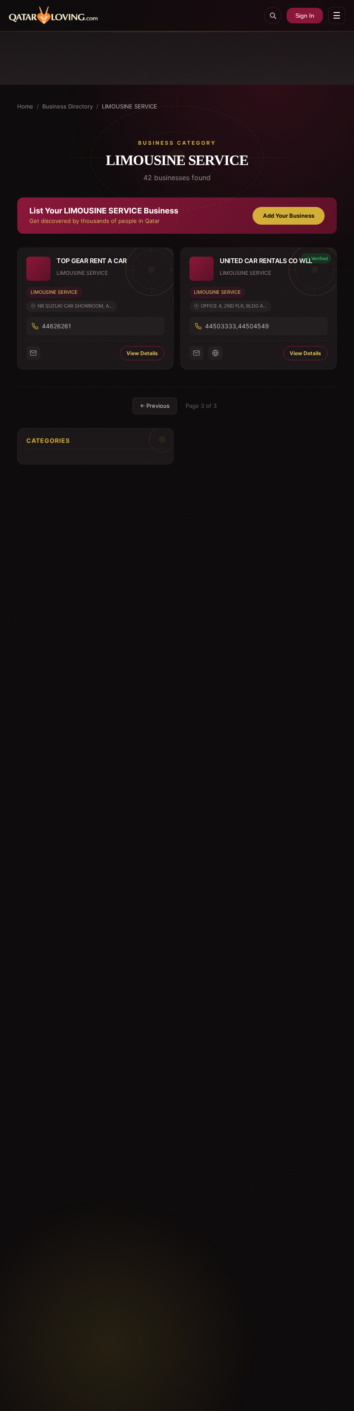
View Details (142, 353)
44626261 (56, 326)
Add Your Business (288, 215)
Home (25, 106)
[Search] (272, 15)
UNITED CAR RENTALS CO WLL (266, 261)
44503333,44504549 (237, 326)
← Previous (155, 405)
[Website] (215, 353)
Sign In (304, 15)
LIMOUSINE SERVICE (54, 292)
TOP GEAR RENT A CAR (92, 261)
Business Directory (67, 106)
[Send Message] (33, 353)
